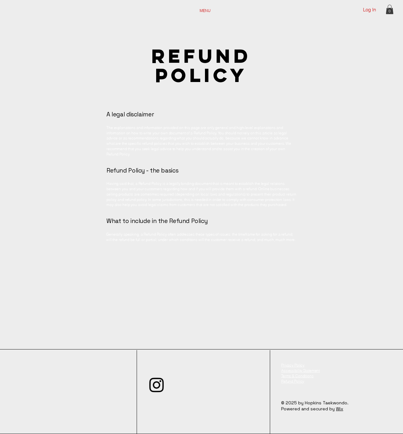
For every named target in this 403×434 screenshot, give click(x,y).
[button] (390, 9)
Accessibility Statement (300, 370)
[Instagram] (156, 384)
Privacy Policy (292, 365)
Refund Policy (292, 381)
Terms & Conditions (297, 375)
